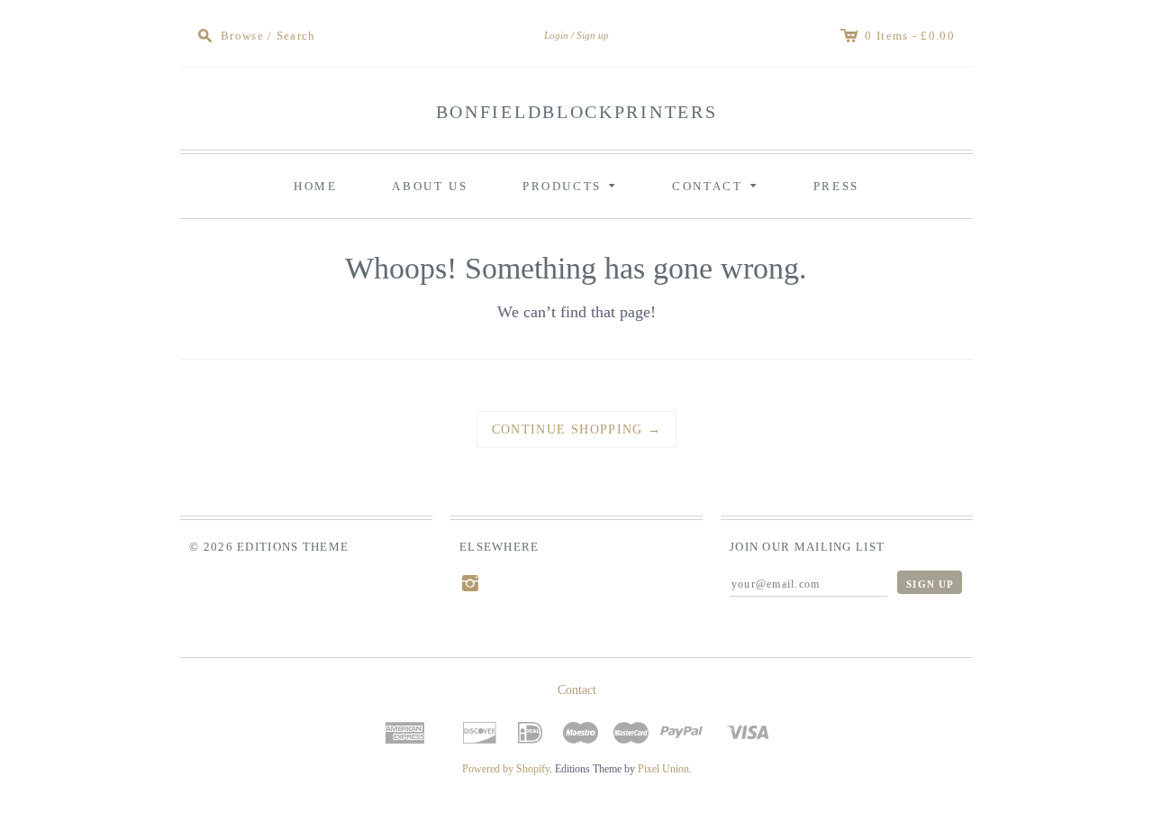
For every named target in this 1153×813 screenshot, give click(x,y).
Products (572, 184)
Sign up (592, 35)
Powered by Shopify (505, 769)
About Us (430, 186)
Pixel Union (663, 769)
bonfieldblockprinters (577, 112)
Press (836, 186)
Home (315, 186)
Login (556, 35)
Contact (717, 184)
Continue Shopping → (577, 429)
